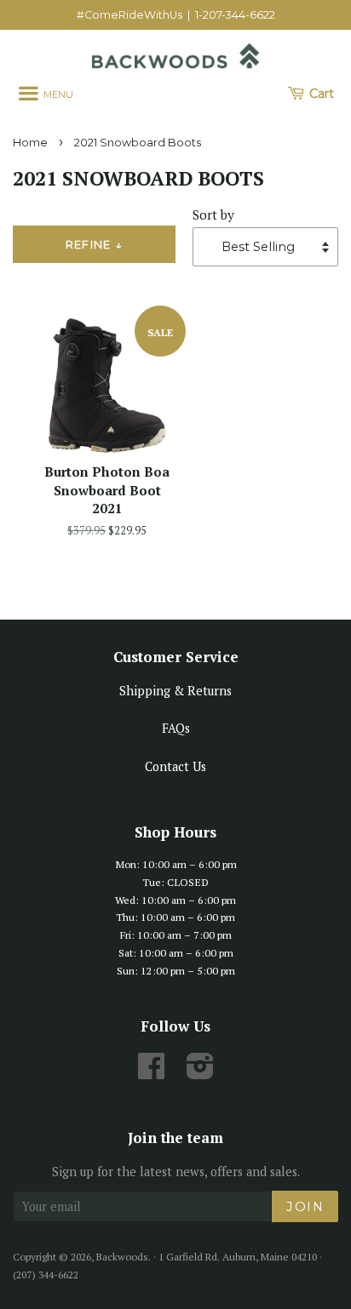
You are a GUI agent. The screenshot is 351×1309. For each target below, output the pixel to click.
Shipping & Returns (175, 691)
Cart (320, 93)
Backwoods (122, 1256)
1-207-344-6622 (235, 15)
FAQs (176, 728)
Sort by (213, 214)
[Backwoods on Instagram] (200, 1072)
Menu (57, 94)
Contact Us (175, 766)
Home (30, 142)
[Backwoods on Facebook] (151, 1072)
